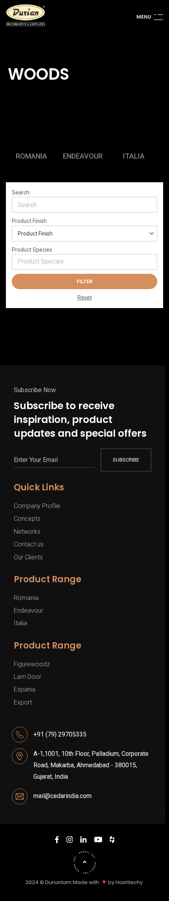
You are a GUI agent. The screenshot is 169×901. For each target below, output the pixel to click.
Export (23, 702)
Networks (27, 531)
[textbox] (87, 261)
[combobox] (84, 262)
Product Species (32, 250)
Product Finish (29, 221)
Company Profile (37, 506)
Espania (24, 689)
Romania (26, 598)
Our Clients (28, 557)
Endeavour (28, 610)
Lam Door (27, 676)
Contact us (29, 544)
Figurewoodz (32, 664)
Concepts (27, 518)
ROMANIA (31, 156)
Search (20, 192)
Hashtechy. (130, 882)
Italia (20, 623)
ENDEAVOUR (83, 156)
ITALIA (134, 156)
